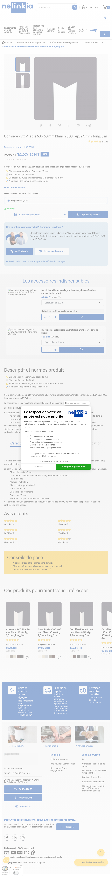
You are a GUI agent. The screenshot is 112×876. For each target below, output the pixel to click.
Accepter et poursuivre (73, 466)
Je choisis (38, 466)
